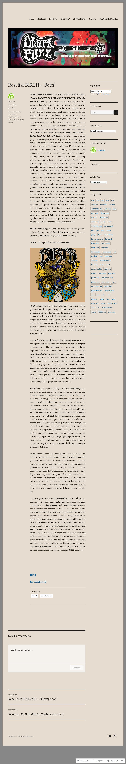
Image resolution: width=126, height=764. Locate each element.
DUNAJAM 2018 (96, 226)
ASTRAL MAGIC (96, 209)
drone (109, 222)
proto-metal (105, 282)
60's (92, 200)
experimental (108, 226)
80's (107, 200)
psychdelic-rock (96, 286)
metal (108, 265)
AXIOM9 (108, 209)
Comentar (76, 668)
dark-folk (94, 217)
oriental (93, 273)
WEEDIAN (102, 312)
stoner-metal (95, 308)
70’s (9, 112)
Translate (106, 94)
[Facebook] (110, 736)
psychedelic (108, 286)
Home (31, 19)
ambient (112, 205)
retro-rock (100, 295)
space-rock (95, 303)
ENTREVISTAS (79, 19)
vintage (10, 122)
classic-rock (105, 213)
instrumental (107, 252)
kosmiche (94, 265)
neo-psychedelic (96, 269)
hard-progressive (97, 239)
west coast (111, 312)
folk (92, 230)
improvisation (95, 252)
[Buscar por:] (102, 112)
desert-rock (104, 217)
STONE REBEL (107, 308)
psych (114, 282)
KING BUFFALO (105, 260)
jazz (101, 256)
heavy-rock (95, 248)
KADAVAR (108, 256)
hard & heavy (108, 235)
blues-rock (94, 213)
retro (22, 119)
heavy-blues (95, 243)
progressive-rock (107, 278)
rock (108, 295)
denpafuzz (11, 101)
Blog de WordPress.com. (26, 736)
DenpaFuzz (11, 736)
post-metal (102, 273)
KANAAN (94, 260)
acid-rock (94, 205)
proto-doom (95, 282)
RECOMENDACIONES (109, 19)
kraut (101, 265)
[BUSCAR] (116, 112)
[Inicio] (115, 736)
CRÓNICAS (65, 19)
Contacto (92, 19)
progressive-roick (14, 117)
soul (108, 299)
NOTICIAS (41, 19)
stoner (103, 303)
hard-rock (108, 239)
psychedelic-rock (13, 119)
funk (97, 230)
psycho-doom (109, 290)
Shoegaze (94, 299)
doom (103, 222)
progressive (95, 278)
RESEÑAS (53, 19)
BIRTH (13, 112)
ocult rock (107, 269)
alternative (103, 205)
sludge (102, 299)
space (113, 299)
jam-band (94, 256)
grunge (93, 235)
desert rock (95, 222)
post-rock (111, 273)
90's (112, 200)
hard (100, 235)
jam (115, 252)
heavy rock (104, 248)
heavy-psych (106, 243)
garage (109, 230)
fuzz (102, 230)
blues (114, 209)
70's (97, 200)
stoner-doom (112, 303)
